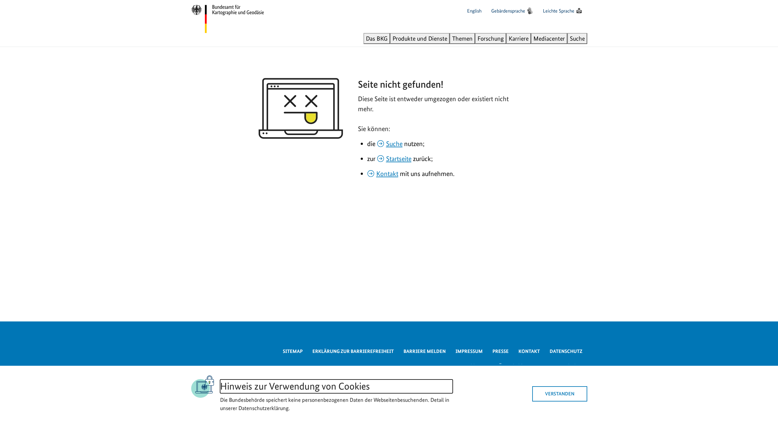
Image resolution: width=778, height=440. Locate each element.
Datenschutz (566, 351)
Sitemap (293, 351)
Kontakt (387, 174)
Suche (394, 144)
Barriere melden (425, 351)
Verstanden (559, 394)
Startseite (398, 159)
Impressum (469, 351)
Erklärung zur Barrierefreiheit (353, 351)
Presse (500, 351)
